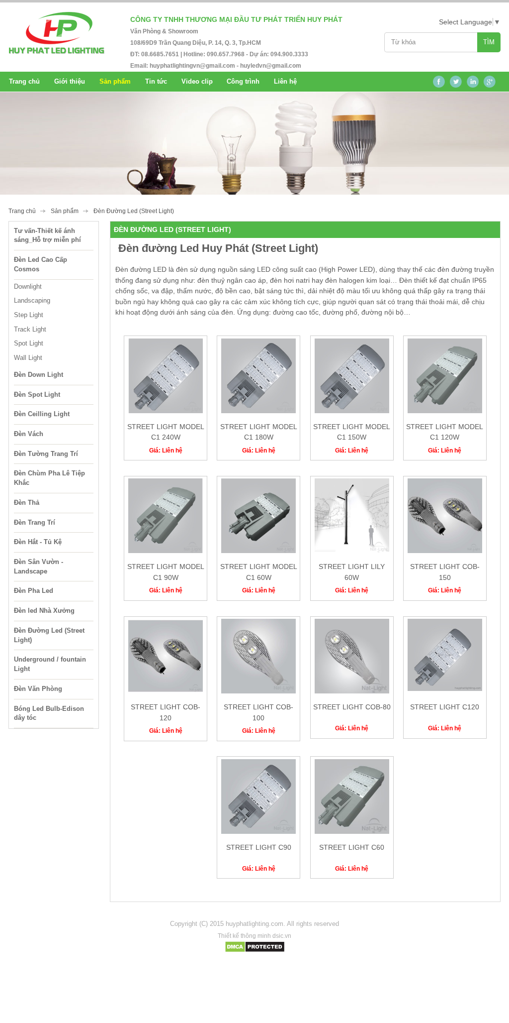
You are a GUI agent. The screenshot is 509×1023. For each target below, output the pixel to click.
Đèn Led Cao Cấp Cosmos (40, 264)
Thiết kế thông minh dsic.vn (254, 936)
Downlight (28, 286)
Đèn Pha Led (33, 590)
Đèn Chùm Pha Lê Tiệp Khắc (49, 477)
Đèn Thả (26, 502)
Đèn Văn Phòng (38, 688)
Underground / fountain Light (50, 664)
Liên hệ (285, 81)
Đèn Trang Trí (34, 522)
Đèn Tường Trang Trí (46, 453)
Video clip (197, 81)
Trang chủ (24, 81)
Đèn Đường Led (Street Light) (49, 635)
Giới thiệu (69, 81)
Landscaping (32, 300)
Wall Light (28, 357)
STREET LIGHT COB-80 (352, 707)
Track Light (30, 329)
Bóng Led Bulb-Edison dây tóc (49, 713)
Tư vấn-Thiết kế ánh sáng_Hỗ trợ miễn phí (47, 235)
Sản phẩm (65, 211)
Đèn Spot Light (37, 394)
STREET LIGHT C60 (351, 847)
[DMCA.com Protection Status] (255, 951)
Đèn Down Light (38, 374)
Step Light (28, 315)
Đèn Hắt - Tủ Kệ (38, 542)
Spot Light (28, 343)
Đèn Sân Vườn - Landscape (38, 566)
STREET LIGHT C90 (258, 847)
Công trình (243, 81)
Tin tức (156, 81)
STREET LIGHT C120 (444, 707)
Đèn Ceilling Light (42, 414)
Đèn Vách (28, 434)
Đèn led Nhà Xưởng (44, 610)
